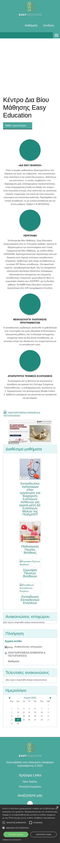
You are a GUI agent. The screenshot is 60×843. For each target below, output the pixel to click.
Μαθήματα (31, 25)
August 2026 (30, 697)
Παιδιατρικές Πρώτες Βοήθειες (30, 549)
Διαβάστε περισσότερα (44, 817)
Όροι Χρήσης (30, 781)
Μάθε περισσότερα (15, 125)
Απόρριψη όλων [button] (43, 834)
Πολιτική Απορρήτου (30, 786)
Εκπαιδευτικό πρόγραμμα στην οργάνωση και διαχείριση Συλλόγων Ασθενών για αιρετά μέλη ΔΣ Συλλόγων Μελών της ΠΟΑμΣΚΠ (30, 499)
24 (18, 720)
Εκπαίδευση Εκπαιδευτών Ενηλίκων (30, 599)
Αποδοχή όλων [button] (16, 834)
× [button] (57, 807)
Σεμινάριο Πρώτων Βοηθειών (30, 573)
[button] (30, 827)
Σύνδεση (48, 25)
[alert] (30, 824)
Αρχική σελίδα (13, 641)
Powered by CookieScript (11, 840)
